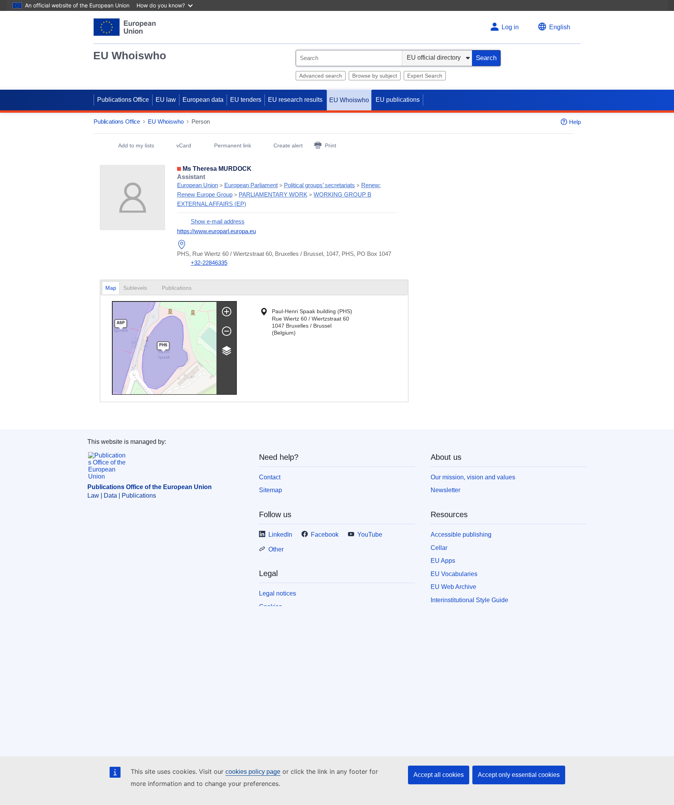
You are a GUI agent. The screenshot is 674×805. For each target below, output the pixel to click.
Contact (269, 477)
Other (276, 549)
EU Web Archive (453, 586)
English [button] (559, 27)
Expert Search (424, 76)
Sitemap (270, 490)
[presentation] (139, 288)
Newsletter (445, 490)
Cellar (439, 547)
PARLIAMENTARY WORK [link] (273, 194)
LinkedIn (280, 534)
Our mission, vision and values (473, 477)
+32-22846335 (209, 262)
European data (203, 99)
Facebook (325, 534)
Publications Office (123, 99)
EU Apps (443, 560)
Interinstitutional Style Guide (469, 600)
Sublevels (136, 288)
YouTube (369, 534)
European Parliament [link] (251, 185)
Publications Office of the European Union (149, 487)
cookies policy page (252, 771)
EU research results (295, 99)
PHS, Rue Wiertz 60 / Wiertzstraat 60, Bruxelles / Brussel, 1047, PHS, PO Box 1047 (284, 253)
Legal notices (277, 593)
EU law (166, 99)
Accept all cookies (438, 774)
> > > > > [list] (279, 190)
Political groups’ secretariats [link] (319, 185)
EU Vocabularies (454, 574)
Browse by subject (374, 76)
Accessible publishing (461, 534)
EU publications (398, 99)
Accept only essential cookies (519, 774)
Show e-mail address (218, 221)
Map (110, 288)
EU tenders (245, 99)
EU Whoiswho (129, 56)
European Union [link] (197, 185)
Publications (177, 288)
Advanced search (320, 76)
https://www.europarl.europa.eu (216, 231)
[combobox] (349, 58)
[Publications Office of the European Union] (125, 27)
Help (575, 122)
